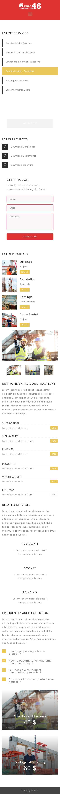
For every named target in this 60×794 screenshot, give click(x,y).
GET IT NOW (30, 123)
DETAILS (24, 272)
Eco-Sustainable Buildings (19, 43)
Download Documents (23, 155)
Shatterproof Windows (17, 80)
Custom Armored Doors (18, 89)
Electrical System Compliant (20, 71)
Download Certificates (24, 146)
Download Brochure (22, 164)
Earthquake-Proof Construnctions (23, 61)
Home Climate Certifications (20, 52)
